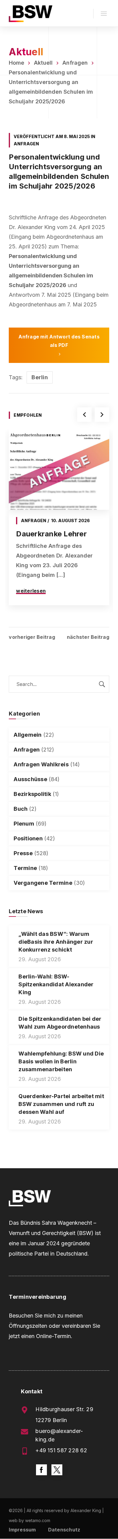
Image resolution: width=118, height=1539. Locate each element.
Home (16, 63)
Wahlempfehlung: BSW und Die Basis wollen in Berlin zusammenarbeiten (61, 1061)
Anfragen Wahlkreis (41, 764)
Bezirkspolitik (32, 794)
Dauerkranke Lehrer (51, 533)
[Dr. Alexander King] (30, 13)
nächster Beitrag (88, 637)
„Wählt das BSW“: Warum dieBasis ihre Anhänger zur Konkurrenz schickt (55, 942)
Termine (25, 868)
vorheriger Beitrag (32, 637)
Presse (23, 853)
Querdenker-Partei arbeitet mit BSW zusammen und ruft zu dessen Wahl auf (61, 1104)
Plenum (24, 823)
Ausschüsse (30, 779)
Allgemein (27, 735)
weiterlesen (31, 591)
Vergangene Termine (43, 883)
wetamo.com (37, 1520)
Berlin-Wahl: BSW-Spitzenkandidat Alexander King (55, 984)
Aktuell (43, 63)
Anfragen (75, 63)
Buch (21, 809)
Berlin (39, 377)
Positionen (28, 838)
